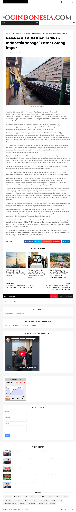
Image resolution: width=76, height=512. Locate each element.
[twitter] (66, 2)
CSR (25, 497)
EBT (37, 497)
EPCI (43, 497)
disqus (61, 296)
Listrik (26, 500)
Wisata (52, 503)
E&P (31, 497)
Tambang (22, 503)
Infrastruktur (17, 500)
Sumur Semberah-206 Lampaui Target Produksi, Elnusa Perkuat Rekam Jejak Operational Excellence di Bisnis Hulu (59, 273)
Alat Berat (8, 497)
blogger (54, 296)
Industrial (7, 500)
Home (8, 33)
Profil (60, 500)
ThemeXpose (13, 509)
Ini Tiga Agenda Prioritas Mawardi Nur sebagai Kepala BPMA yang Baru (37, 459)
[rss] (72, 2)
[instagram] (61, 2)
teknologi (32, 503)
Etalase (50, 497)
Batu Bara (17, 497)
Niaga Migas (43, 500)
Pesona (53, 500)
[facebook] (65, 509)
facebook (68, 296)
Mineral (34, 500)
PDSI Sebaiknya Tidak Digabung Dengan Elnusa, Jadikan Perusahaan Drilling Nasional (15, 273)
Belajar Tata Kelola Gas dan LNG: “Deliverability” (28, 483)
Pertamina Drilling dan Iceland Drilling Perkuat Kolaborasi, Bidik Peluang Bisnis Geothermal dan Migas (36, 273)
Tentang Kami (42, 503)
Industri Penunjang (17, 33)
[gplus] (69, 2)
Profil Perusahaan (10, 503)
